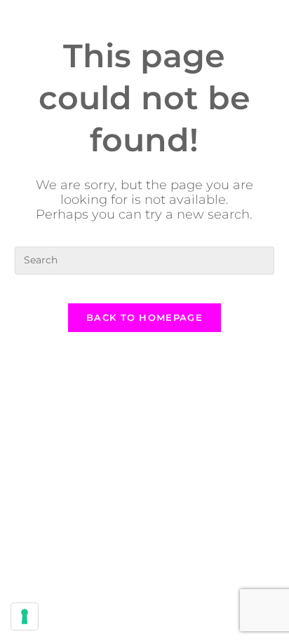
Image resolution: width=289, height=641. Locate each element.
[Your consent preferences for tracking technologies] (24, 616)
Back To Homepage (144, 317)
